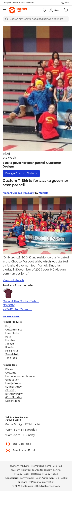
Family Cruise (13, 383)
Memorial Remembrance (20, 376)
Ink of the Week (11, 316)
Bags (8, 326)
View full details (13, 280)
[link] (18, 10)
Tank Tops (11, 357)
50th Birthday (13, 386)
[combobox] (36, 19)
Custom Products (19, 465)
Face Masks (12, 333)
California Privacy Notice (44, 474)
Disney (9, 369)
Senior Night (12, 400)
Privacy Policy (21, 474)
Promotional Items (41, 465)
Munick (43, 193)
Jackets (9, 343)
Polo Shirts (11, 350)
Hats (8, 336)
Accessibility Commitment (19, 478)
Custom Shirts (13, 329)
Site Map (57, 465)
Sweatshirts (12, 354)
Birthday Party (14, 393)
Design (21, 173)
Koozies (9, 347)
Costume (10, 372)
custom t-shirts (52, 469)
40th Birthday (13, 397)
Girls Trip (10, 390)
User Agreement (45, 478)
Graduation (12, 379)
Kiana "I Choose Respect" (19, 193)
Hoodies (10, 340)
